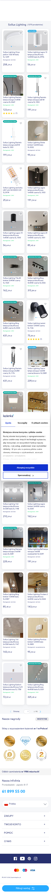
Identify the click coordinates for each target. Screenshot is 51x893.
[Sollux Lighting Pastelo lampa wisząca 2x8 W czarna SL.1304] (38, 85)
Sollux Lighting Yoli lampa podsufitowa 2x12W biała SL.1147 (11, 642)
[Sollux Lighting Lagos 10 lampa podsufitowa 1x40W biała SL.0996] (38, 39)
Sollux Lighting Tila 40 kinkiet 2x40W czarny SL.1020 (12, 280)
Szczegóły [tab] (22, 423)
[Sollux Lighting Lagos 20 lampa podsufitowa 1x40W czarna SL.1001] (38, 220)
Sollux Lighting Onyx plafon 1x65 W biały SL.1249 (11, 54)
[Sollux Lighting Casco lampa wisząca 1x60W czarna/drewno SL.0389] (38, 356)
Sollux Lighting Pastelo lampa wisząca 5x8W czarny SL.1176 (12, 371)
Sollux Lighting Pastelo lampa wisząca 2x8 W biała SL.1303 (12, 145)
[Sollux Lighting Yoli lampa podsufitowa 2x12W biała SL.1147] (13, 627)
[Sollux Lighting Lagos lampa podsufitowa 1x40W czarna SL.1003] (38, 175)
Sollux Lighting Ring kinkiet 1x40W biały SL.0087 (11, 596)
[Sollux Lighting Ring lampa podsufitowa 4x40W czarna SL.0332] (38, 265)
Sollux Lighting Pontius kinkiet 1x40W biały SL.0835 (37, 642)
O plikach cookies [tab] (40, 423)
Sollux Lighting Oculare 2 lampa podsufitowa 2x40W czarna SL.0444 (38, 596)
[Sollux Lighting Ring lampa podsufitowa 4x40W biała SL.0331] (38, 672)
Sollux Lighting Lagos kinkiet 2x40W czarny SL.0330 (36, 506)
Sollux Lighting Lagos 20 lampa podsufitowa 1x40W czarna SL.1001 (37, 235)
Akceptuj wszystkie (25, 468)
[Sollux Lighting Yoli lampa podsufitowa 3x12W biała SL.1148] (13, 491)
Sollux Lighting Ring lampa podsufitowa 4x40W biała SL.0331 (36, 687)
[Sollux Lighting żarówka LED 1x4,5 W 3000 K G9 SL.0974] (13, 175)
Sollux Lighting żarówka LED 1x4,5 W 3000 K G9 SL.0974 (12, 190)
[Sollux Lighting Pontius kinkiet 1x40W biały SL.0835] (38, 627)
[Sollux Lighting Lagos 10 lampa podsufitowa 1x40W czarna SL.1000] (13, 220)
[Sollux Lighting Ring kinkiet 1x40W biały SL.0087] (13, 582)
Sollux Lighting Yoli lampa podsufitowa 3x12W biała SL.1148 (11, 506)
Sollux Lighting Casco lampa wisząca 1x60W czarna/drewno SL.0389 (37, 371)
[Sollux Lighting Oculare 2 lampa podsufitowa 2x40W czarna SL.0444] (38, 582)
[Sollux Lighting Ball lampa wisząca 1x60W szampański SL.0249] (38, 536)
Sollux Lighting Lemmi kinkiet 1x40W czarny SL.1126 (36, 325)
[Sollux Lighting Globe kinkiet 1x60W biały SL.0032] (38, 130)
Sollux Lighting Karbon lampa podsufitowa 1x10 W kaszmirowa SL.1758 (13, 687)
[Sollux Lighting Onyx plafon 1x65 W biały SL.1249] (13, 39)
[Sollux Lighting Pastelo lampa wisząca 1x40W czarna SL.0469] (13, 85)
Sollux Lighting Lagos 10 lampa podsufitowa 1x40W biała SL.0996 (37, 54)
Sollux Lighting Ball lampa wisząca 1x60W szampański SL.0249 (38, 551)
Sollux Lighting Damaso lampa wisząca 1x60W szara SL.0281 (12, 551)
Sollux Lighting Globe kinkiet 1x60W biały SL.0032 (36, 145)
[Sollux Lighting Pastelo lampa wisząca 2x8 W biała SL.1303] (13, 130)
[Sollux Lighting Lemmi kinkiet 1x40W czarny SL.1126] (38, 311)
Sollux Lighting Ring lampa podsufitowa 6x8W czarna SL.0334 (11, 325)
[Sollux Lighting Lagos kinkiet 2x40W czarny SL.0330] (38, 491)
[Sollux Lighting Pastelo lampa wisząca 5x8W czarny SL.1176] (13, 356)
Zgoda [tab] (8, 423)
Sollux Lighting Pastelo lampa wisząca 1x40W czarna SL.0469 (12, 100)
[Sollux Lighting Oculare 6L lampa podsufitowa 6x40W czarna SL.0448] (38, 401)
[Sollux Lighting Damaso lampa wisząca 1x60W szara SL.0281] (13, 536)
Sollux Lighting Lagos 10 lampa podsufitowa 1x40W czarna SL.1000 (13, 235)
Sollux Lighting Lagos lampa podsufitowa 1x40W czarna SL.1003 (36, 190)
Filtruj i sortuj (23, 888)
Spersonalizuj (24, 475)
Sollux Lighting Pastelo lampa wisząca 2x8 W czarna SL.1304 (37, 100)
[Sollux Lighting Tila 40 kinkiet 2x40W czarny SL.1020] (13, 265)
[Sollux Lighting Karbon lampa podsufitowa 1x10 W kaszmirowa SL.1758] (13, 672)
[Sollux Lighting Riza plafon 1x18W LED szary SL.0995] (13, 401)
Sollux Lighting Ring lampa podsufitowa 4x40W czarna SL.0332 (37, 280)
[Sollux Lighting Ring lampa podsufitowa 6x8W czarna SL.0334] (13, 311)
